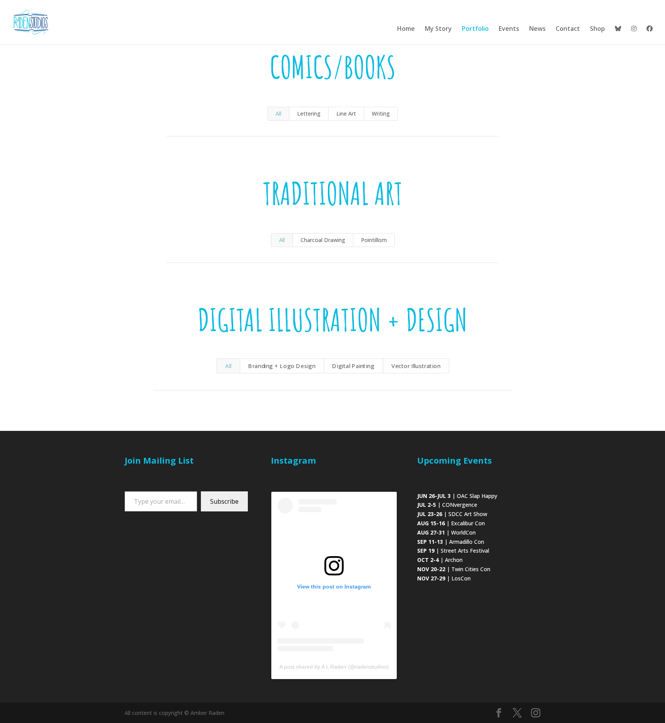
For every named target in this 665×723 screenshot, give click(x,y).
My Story (438, 29)
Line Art (346, 113)
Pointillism (374, 240)
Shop (597, 29)
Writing (381, 113)
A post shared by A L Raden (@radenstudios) (334, 667)
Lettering (309, 113)
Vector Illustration (415, 366)
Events (509, 29)
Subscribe (224, 501)
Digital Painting (353, 366)
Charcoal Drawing (323, 240)
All (278, 113)
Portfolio (475, 29)
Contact (568, 29)
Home (406, 29)
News (537, 29)
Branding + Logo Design (281, 366)
